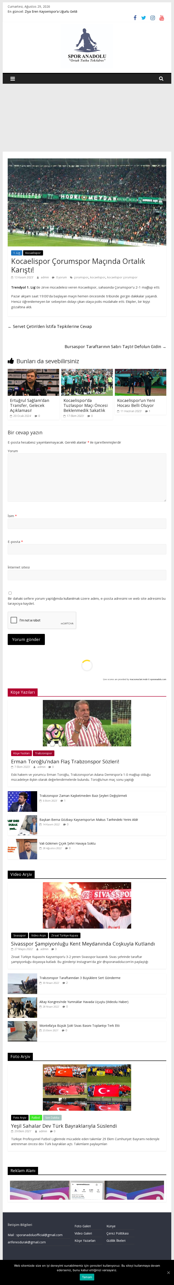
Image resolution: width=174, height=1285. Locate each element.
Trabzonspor (43, 753)
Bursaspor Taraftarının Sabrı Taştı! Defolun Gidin (115, 346)
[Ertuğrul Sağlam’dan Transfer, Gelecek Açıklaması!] (33, 371)
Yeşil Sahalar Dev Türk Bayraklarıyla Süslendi (64, 1125)
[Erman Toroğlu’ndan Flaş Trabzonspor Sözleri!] (87, 702)
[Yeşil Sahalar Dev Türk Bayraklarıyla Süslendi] (87, 1067)
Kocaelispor (33, 253)
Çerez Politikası (117, 1233)
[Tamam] (168, 1272)
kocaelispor (97, 277)
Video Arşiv (38, 935)
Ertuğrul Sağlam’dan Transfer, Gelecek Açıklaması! (29, 405)
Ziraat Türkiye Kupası (64, 935)
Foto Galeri (83, 1226)
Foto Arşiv (19, 1118)
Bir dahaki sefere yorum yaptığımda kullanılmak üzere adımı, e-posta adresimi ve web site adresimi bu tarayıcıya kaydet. (87, 601)
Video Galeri (83, 1233)
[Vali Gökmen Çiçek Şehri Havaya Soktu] (22, 841)
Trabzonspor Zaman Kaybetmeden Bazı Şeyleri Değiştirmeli (83, 795)
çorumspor (81, 277)
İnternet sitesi (19, 567)
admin (45, 277)
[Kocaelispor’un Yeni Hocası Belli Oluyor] (141, 371)
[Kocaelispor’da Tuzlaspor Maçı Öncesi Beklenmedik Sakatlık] (87, 371)
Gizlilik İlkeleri (116, 1240)
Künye (111, 1226)
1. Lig (16, 253)
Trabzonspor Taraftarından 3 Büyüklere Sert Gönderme (80, 978)
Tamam (87, 1277)
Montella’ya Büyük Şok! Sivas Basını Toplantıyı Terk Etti (79, 1025)
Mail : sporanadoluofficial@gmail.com (35, 1235)
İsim (12, 516)
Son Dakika (52, 1118)
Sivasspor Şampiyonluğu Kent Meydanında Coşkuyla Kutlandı (83, 943)
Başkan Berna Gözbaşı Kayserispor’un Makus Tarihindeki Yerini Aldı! (88, 819)
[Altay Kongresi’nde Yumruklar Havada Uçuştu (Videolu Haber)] (22, 1000)
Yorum (13, 451)
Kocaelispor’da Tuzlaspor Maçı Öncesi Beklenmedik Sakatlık (85, 405)
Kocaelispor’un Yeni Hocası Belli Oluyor (136, 403)
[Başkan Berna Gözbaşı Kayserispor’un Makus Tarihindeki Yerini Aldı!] (22, 817)
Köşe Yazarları (85, 1240)
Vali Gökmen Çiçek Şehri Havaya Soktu (67, 843)
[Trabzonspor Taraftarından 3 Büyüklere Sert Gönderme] (22, 976)
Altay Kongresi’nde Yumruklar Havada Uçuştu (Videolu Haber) (83, 1002)
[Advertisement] (87, 117)
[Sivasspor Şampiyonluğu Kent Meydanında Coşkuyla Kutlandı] (87, 884)
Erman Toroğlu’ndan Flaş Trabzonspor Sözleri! (65, 761)
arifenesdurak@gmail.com (27, 1242)
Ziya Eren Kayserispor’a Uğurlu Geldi (51, 11)
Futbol (36, 1118)
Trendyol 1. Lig (23, 287)
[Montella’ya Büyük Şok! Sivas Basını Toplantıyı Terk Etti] (22, 1023)
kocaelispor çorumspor (122, 277)
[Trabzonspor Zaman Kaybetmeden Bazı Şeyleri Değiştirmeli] (22, 793)
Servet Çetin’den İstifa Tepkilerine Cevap (50, 326)
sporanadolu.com (158, 679)
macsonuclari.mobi (138, 679)
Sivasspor (19, 935)
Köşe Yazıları (21, 753)
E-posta (15, 541)
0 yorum (61, 277)
